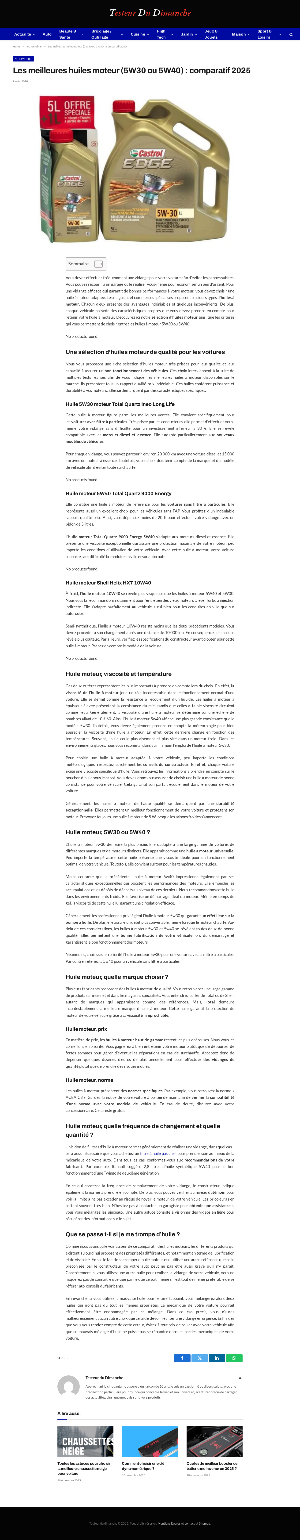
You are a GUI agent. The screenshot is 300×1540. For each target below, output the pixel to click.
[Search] (291, 34)
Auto (47, 34)
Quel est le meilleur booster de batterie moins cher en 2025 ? (212, 1466)
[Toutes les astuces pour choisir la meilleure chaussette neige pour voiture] (85, 1441)
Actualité (22, 34)
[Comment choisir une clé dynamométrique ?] (150, 1441)
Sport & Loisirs (265, 34)
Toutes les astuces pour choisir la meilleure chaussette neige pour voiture (84, 1468)
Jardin (187, 34)
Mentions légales (169, 1523)
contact (190, 1523)
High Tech (161, 34)
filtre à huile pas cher (158, 1153)
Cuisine (138, 34)
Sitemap (204, 1523)
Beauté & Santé (67, 34)
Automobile (23, 58)
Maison (239, 34)
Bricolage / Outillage (101, 34)
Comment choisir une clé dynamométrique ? (143, 1466)
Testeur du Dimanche (104, 1377)
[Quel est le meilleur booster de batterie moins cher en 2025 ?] (215, 1441)
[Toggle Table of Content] (96, 264)
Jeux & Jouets (211, 34)
